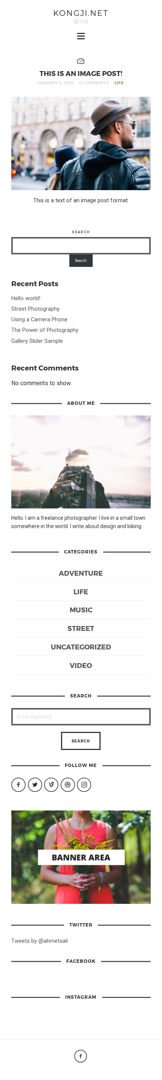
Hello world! (25, 298)
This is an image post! (81, 73)
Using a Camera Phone (39, 319)
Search (81, 232)
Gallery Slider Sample (37, 341)
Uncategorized (81, 647)
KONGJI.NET (81, 12)
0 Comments (94, 82)
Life (119, 82)
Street (80, 628)
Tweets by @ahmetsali (39, 940)
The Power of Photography (44, 330)
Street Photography (35, 308)
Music (81, 610)
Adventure (81, 573)
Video (81, 665)
